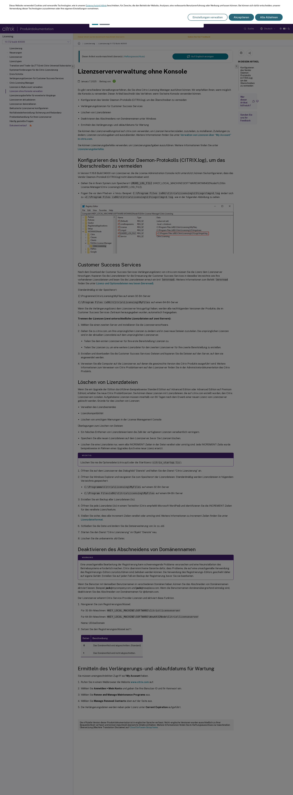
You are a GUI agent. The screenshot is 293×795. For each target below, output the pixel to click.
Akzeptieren (241, 17)
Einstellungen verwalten (208, 17)
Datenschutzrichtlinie (96, 5)
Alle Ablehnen (269, 17)
